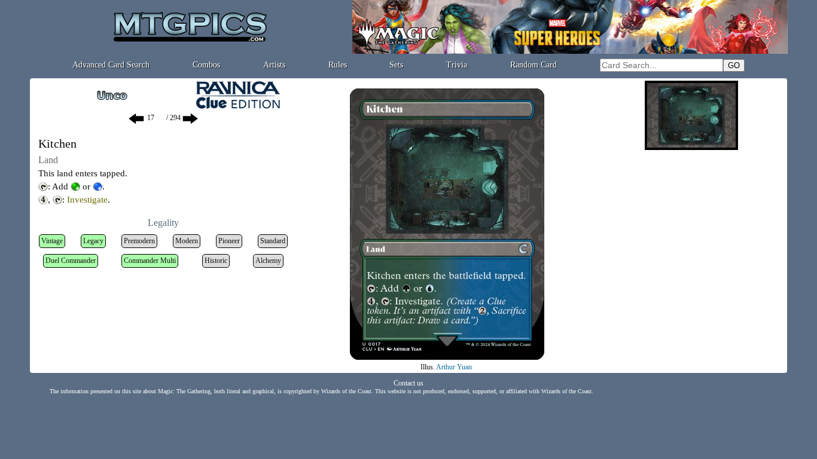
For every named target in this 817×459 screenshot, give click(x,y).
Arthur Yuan (454, 367)
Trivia (456, 64)
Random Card (533, 64)
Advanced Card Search (111, 64)
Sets (396, 64)
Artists (274, 64)
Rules (337, 64)
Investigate (87, 199)
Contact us (408, 383)
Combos (206, 64)
